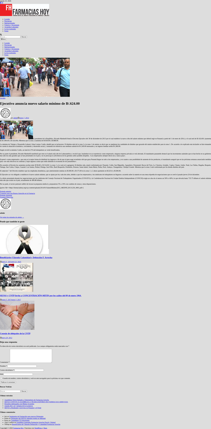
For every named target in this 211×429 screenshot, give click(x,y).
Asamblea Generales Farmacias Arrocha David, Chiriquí (35, 422)
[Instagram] (2, 3)
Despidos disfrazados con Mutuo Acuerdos (19, 404)
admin (15, 118)
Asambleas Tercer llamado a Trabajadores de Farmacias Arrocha (26, 400)
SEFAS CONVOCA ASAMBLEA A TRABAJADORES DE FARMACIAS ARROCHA (36, 402)
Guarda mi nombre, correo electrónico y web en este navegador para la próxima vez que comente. (36, 378)
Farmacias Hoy (18, 428)
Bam (45, 428)
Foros (6, 31)
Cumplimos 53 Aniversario (20, 420)
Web (1, 374)
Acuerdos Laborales (11, 27)
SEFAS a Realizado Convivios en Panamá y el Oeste (22, 408)
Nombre (3, 366)
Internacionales (9, 23)
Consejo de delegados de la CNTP (15, 333)
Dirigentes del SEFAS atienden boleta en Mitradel (28, 418)
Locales (7, 19)
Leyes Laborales (10, 29)
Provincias (8, 21)
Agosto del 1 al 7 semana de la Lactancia (18, 406)
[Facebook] (1, 3)
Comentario (4, 362)
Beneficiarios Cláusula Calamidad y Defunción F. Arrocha (26, 257)
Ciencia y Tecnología (11, 25)
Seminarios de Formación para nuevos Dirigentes (26, 416)
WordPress (38, 428)
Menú (4, 39)
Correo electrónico (7, 370)
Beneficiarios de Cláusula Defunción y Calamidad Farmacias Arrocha (36, 424)
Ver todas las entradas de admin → (12, 217)
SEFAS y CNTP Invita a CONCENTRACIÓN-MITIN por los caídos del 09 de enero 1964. (40, 295)
